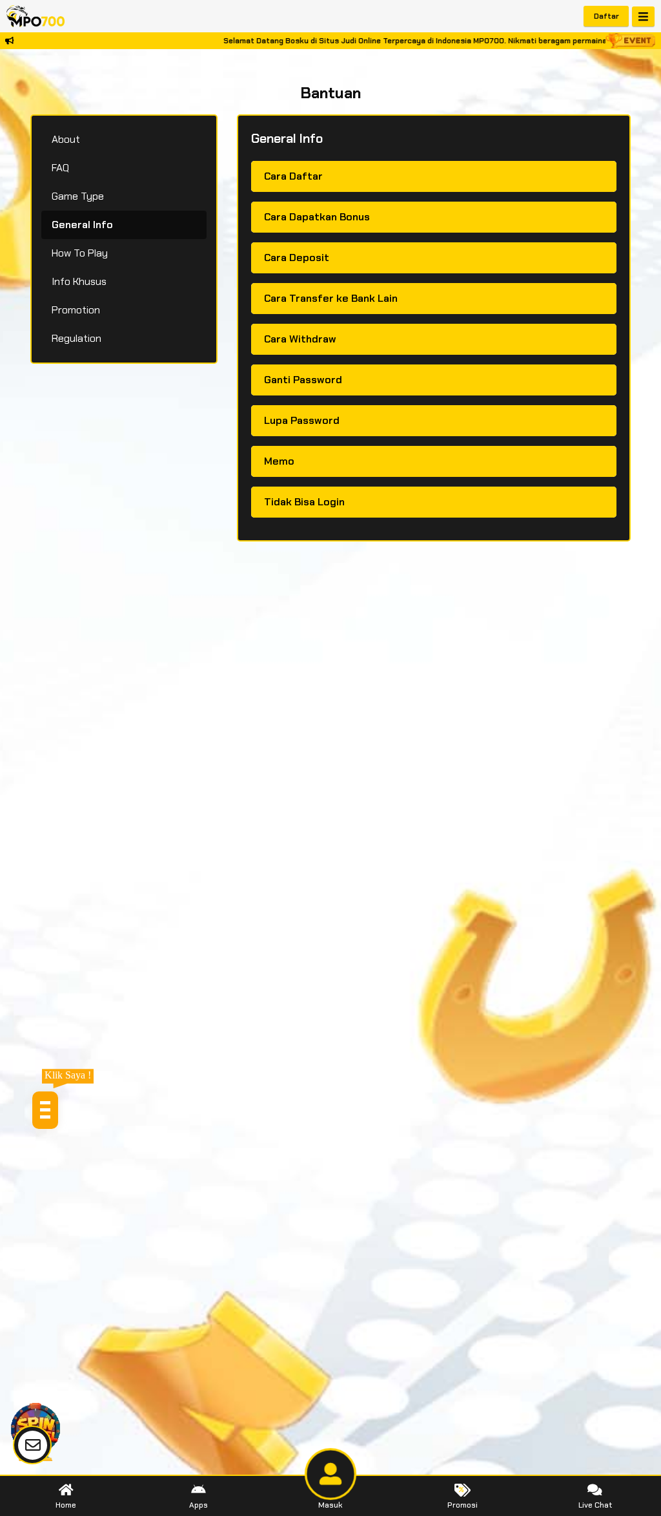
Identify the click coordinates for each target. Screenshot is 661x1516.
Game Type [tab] (78, 196)
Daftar (606, 16)
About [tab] (66, 139)
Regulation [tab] (76, 338)
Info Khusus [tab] (79, 281)
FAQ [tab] (60, 167)
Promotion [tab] (76, 310)
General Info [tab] (82, 224)
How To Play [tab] (80, 253)
